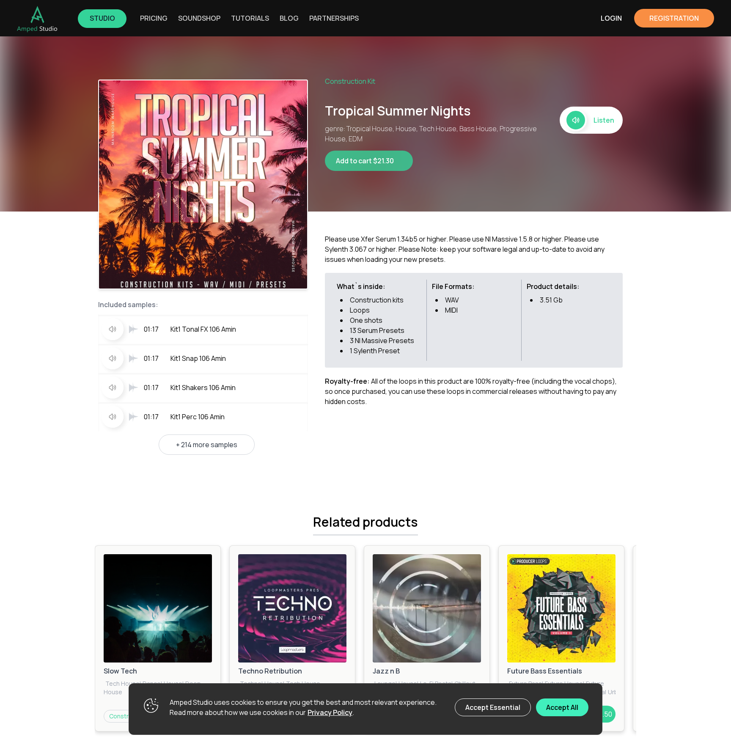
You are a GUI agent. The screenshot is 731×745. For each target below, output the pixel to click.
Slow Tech (120, 671)
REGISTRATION (674, 18)
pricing (154, 18)
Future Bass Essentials (544, 671)
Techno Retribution (270, 671)
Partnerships (334, 18)
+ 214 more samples (206, 444)
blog (289, 18)
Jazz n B (386, 671)
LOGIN (611, 18)
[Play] (158, 608)
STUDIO (102, 18)
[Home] (37, 19)
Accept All (562, 707)
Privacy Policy (330, 712)
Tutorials (250, 18)
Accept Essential (492, 707)
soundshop (199, 18)
